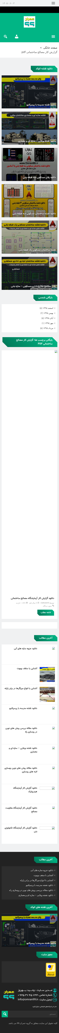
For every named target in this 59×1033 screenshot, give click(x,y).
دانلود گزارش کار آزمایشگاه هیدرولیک (25, 790)
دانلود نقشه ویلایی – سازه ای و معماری (23, 750)
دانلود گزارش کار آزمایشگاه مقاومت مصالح (21, 809)
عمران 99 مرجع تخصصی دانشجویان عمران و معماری (29, 22)
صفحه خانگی (50, 47)
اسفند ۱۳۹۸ (48, 308)
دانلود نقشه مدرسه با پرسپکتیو (23, 708)
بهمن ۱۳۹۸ (48, 313)
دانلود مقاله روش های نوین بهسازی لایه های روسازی (20, 770)
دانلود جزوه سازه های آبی (25, 648)
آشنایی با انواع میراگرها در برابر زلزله (21, 688)
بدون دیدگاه (47, 606)
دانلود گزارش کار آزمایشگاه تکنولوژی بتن (21, 829)
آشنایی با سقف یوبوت (27, 668)
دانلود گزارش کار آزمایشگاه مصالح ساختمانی (32, 598)
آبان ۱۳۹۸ (49, 318)
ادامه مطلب (46, 612)
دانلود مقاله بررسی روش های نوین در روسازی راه (21, 730)
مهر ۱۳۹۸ (49, 323)
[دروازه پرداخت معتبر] (51, 976)
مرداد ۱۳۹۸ (48, 328)
